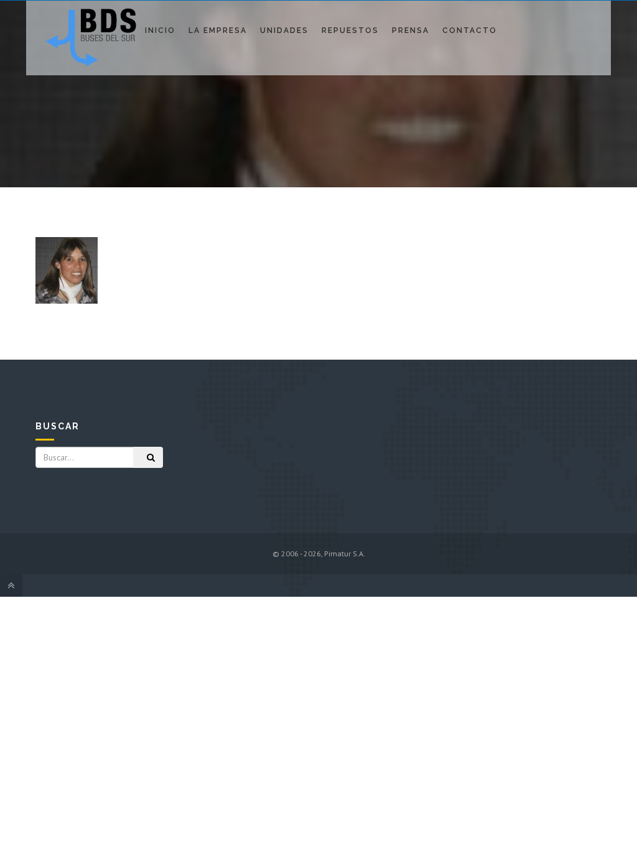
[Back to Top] (11, 585)
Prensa (410, 30)
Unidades (284, 30)
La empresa (217, 30)
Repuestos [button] (350, 30)
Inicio (160, 30)
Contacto (469, 30)
